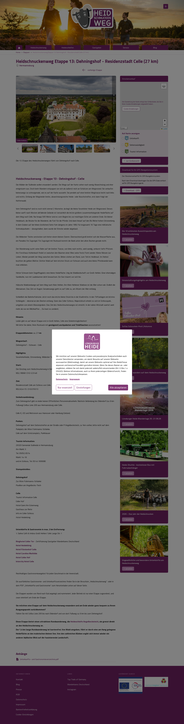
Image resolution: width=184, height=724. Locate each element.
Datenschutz (62, 379)
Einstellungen (83, 387)
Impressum (75, 379)
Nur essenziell (65, 387)
